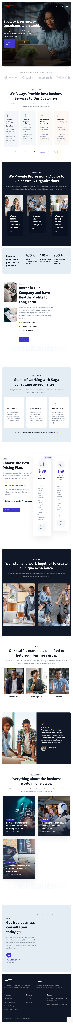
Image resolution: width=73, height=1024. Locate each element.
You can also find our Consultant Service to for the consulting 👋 (36, 152)
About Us (28, 998)
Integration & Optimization (11, 1009)
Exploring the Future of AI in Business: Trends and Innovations (53, 826)
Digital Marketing (9, 1006)
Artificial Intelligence (10, 1002)
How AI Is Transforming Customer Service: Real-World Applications (17, 826)
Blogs (27, 1006)
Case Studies (29, 1002)
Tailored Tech (8, 998)
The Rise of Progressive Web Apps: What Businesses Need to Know (19, 869)
